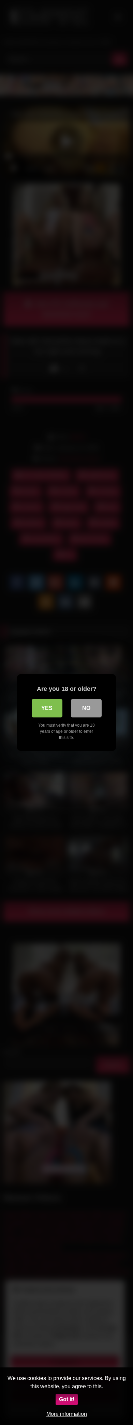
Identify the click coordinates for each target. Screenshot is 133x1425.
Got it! (66, 1399)
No (86, 708)
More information (66, 1414)
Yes (47, 708)
